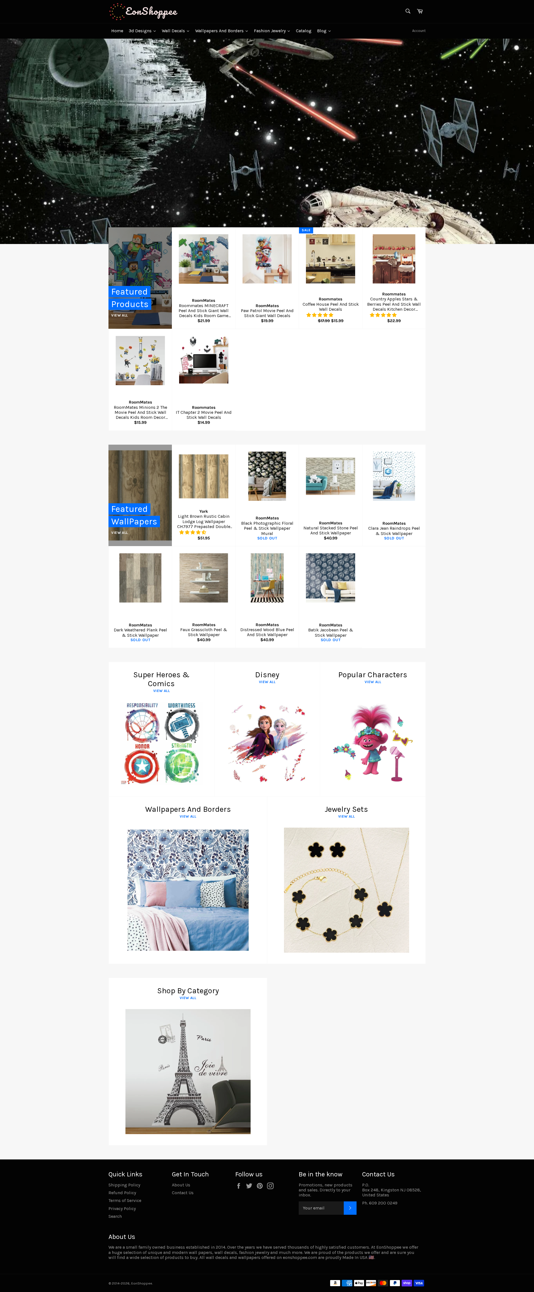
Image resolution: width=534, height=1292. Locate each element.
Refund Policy (122, 1192)
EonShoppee (141, 1283)
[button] (320, 315)
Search (115, 1216)
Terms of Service (124, 1200)
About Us (181, 1185)
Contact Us (183, 1192)
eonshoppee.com (300, 1257)
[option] (267, 141)
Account (419, 31)
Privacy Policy (122, 1208)
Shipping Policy (124, 1185)
